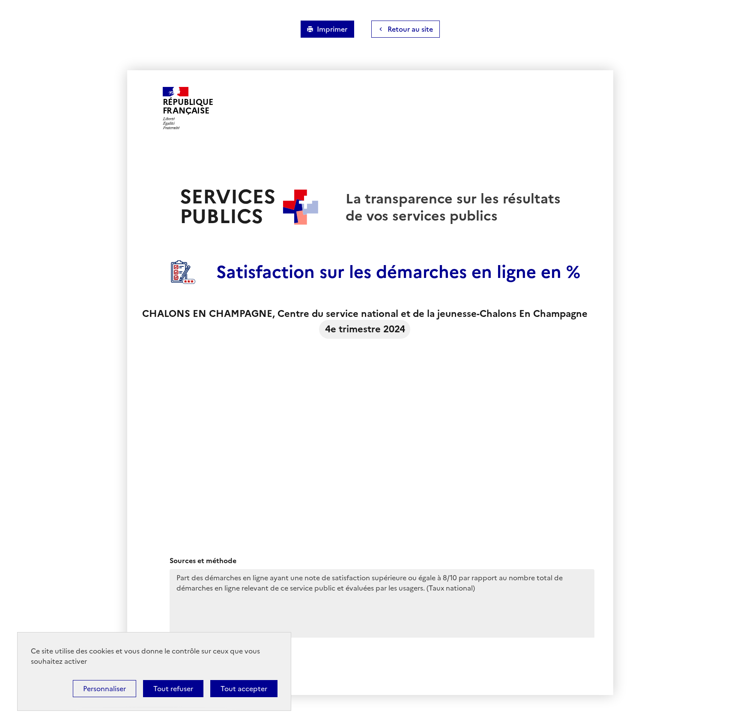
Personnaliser (104, 688)
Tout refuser (173, 688)
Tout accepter (244, 688)
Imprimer (332, 29)
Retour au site (410, 29)
